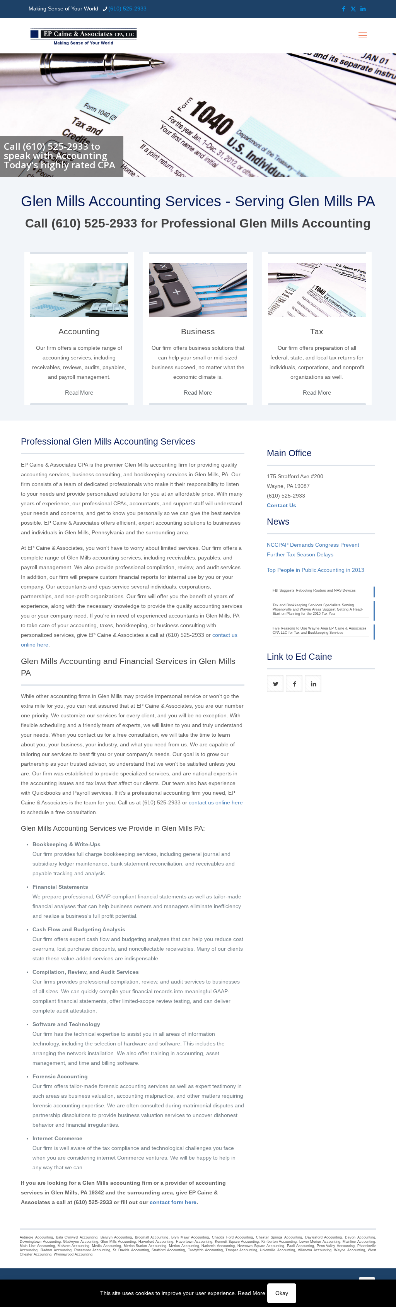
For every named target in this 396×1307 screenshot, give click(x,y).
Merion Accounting (184, 1246)
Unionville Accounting (277, 1250)
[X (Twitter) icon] (353, 8)
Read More (251, 1293)
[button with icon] (275, 683)
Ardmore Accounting (36, 1237)
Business (198, 331)
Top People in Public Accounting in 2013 (315, 570)
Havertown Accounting (194, 1242)
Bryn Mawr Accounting (190, 1237)
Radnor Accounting (56, 1250)
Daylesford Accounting (323, 1237)
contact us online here (216, 802)
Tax (316, 331)
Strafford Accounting (168, 1250)
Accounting (79, 331)
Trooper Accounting (241, 1250)
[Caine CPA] (83, 35)
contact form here (173, 1202)
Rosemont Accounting (92, 1250)
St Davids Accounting (130, 1250)
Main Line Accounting (37, 1246)
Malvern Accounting (74, 1246)
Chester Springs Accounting (279, 1237)
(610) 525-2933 (127, 8)
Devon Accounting (360, 1237)
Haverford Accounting (155, 1242)
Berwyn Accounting (116, 1237)
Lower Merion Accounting (319, 1242)
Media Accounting (106, 1246)
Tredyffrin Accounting (205, 1250)
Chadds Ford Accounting (232, 1237)
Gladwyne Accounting (80, 1242)
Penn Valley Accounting (336, 1246)
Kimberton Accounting (279, 1242)
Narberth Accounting (218, 1246)
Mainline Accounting (359, 1242)
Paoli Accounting (300, 1246)
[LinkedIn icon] (363, 8)
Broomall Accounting (152, 1237)
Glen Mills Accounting (118, 1242)
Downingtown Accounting (40, 1242)
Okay (281, 1293)
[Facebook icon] (343, 8)
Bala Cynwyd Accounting (76, 1237)
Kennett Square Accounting (237, 1242)
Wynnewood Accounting (73, 1254)
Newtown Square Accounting (260, 1246)
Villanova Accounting (314, 1250)
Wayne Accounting (349, 1250)
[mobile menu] (362, 35)
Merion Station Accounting (145, 1246)
